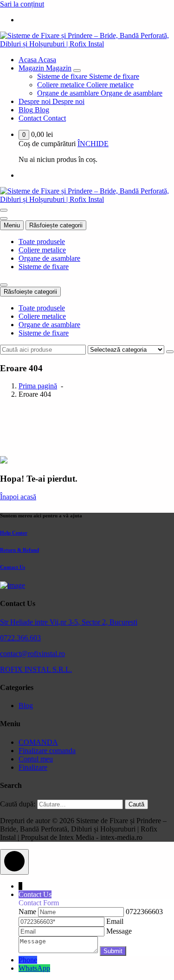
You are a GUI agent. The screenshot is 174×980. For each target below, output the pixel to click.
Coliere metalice (42, 250)
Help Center (13, 532)
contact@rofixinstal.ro (32, 654)
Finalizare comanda (47, 750)
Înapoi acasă (18, 497)
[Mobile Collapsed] (77, 70)
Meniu (12, 225)
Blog (26, 705)
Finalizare (33, 767)
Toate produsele (42, 241)
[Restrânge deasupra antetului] (3, 285)
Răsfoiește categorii (56, 225)
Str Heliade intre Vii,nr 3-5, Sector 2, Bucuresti (68, 622)
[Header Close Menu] (3, 218)
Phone (28, 960)
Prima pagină (38, 386)
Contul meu (36, 759)
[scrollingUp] (14, 862)
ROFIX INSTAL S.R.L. (36, 669)
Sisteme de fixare (44, 267)
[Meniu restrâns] (3, 210)
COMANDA (38, 742)
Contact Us (12, 567)
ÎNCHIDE (93, 144)
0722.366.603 (20, 638)
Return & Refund (19, 550)
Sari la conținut (22, 4)
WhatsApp (34, 968)
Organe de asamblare (49, 258)
